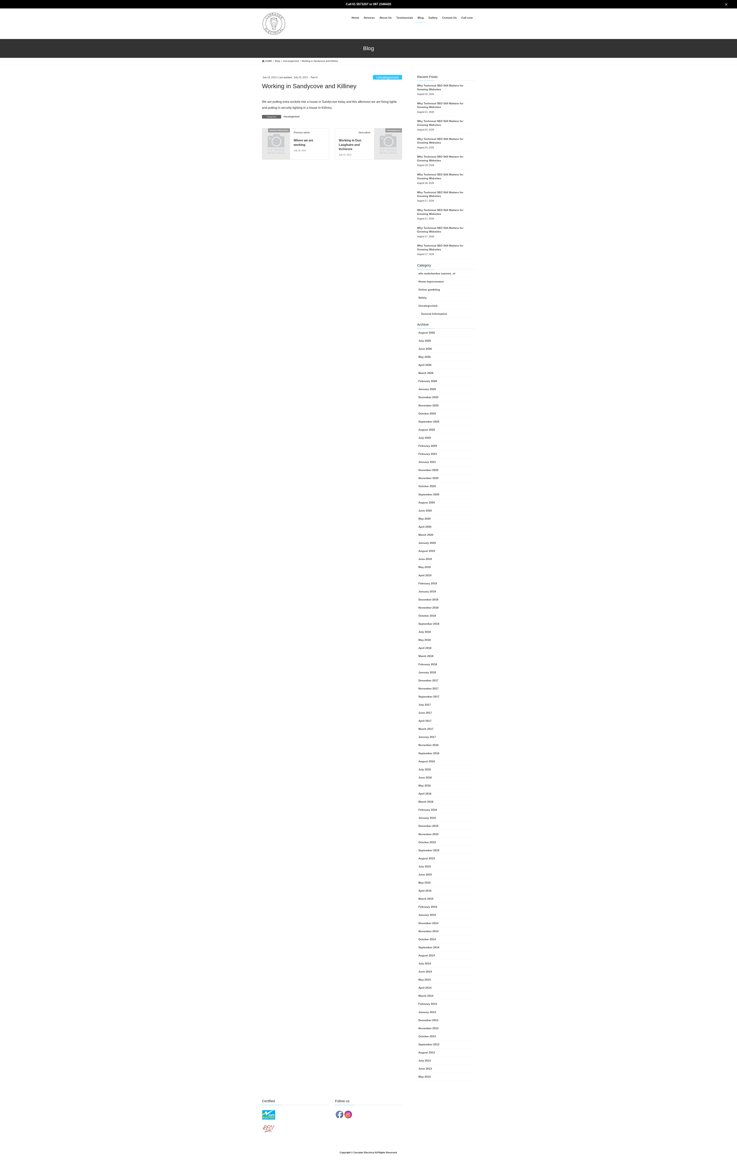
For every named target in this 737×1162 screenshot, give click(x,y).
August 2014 (426, 955)
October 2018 (427, 615)
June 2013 (425, 1068)
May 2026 (424, 356)
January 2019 (427, 591)
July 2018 (424, 631)
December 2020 (428, 470)
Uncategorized (387, 77)
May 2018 (424, 639)
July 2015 (424, 866)
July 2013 (424, 1060)
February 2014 (427, 1003)
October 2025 (427, 413)
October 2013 (427, 1036)
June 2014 (425, 971)
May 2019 (424, 567)
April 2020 (424, 526)
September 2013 (428, 1044)
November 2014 (428, 931)
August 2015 (426, 858)
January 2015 (427, 914)
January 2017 (427, 736)
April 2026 (424, 364)
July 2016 (424, 769)
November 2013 (428, 1028)
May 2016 (424, 785)
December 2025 (428, 397)
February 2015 (427, 906)
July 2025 (424, 437)
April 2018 (424, 648)
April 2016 (424, 793)
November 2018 (428, 607)
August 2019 (426, 550)
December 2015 (428, 825)
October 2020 (427, 486)
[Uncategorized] (388, 136)
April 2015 (424, 890)
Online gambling (429, 289)
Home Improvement (431, 281)
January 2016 (427, 817)
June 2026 (425, 348)
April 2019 (424, 575)
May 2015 (424, 882)
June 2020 (425, 510)
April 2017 (424, 720)
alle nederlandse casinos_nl (436, 273)
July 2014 (424, 963)
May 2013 (424, 1076)
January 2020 (427, 542)
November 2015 (428, 834)
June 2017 (425, 712)
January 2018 (427, 672)
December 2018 (428, 599)
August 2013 (426, 1052)
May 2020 (424, 518)
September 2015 (428, 850)
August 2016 (426, 761)
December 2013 (428, 1020)
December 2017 (428, 680)
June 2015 (425, 874)
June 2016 (425, 777)
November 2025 (428, 405)
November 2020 (428, 478)
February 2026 (427, 381)
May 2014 (424, 979)
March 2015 (425, 898)
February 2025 (427, 445)
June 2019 (425, 559)
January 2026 (427, 389)
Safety (422, 297)
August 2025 (426, 429)
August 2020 (426, 502)
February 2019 (427, 583)
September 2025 (428, 421)
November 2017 (428, 688)
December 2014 (428, 923)
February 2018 (427, 664)
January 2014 (427, 1012)
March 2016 (425, 801)
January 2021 (427, 461)
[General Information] (276, 136)
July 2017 (424, 704)
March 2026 (425, 373)
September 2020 (428, 494)
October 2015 (427, 842)
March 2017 (425, 728)
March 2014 (425, 995)
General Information (434, 313)
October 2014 (427, 939)
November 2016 (428, 745)
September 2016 (428, 753)
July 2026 (424, 340)
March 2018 (425, 656)
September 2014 (428, 947)
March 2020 (425, 534)
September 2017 (428, 696)
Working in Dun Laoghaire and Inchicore (350, 145)
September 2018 (428, 623)
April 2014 (424, 987)
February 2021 (427, 453)
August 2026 (426, 332)
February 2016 (427, 809)
